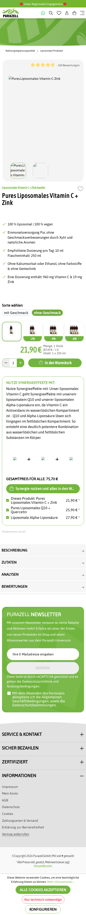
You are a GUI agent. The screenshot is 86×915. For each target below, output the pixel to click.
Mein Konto (10, 793)
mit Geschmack (16, 313)
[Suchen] (51, 13)
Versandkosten (43, 866)
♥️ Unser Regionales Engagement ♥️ (43, 4)
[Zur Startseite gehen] (11, 12)
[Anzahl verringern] (6, 363)
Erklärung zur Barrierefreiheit (23, 827)
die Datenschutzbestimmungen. (38, 703)
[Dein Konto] (67, 13)
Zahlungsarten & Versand (20, 820)
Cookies (7, 814)
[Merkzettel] (59, 13)
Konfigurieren (43, 909)
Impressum (10, 787)
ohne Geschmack (47, 313)
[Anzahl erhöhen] (20, 363)
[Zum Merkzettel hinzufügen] (80, 189)
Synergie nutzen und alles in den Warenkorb (47, 488)
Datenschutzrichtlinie (37, 681)
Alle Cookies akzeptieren (43, 890)
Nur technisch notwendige (43, 899)
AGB (5, 800)
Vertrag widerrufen (15, 834)
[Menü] (82, 13)
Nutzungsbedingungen (23, 686)
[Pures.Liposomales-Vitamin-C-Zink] (43, 118)
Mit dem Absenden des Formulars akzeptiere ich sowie (38, 699)
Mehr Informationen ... (61, 881)
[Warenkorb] (74, 13)
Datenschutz (11, 807)
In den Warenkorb (58, 362)
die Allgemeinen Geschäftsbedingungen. (37, 699)
